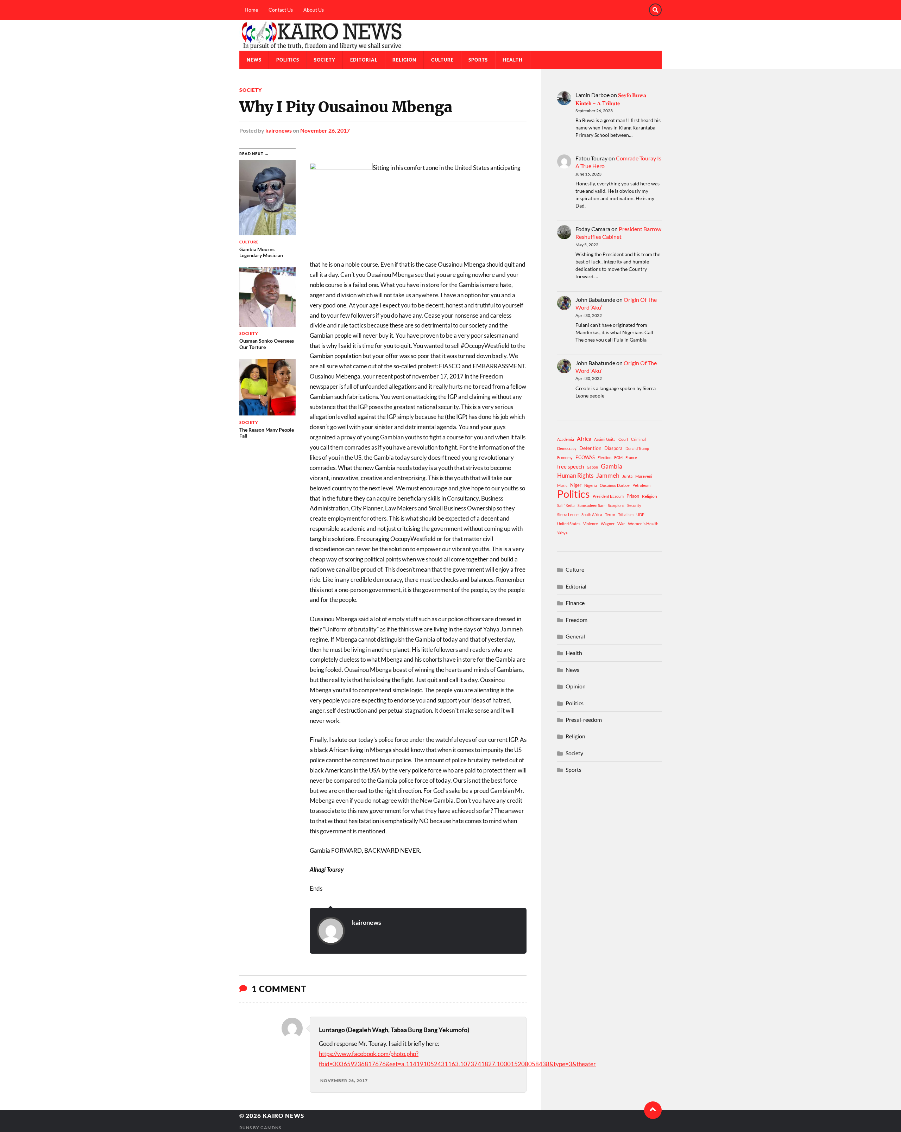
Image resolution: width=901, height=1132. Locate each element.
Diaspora (613, 448)
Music (562, 485)
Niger (575, 485)
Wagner (608, 523)
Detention (590, 448)
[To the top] (653, 1110)
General (575, 636)
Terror (610, 514)
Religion (404, 60)
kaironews (278, 130)
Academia (565, 439)
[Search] (655, 10)
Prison (632, 496)
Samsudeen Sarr (591, 505)
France (631, 457)
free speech (570, 466)
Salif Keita (566, 505)
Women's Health (643, 523)
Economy (565, 457)
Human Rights (575, 475)
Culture (442, 60)
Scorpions (616, 505)
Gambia (611, 466)
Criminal (638, 439)
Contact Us (281, 10)
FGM (618, 457)
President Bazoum (608, 496)
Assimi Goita (605, 439)
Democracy (566, 448)
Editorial (364, 60)
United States (568, 523)
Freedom (576, 619)
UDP (640, 514)
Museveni (643, 476)
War (621, 523)
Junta (627, 476)
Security (634, 505)
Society (324, 60)
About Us (313, 10)
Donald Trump (637, 448)
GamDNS (270, 1127)
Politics (287, 60)
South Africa (591, 514)
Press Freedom (584, 719)
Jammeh (607, 475)
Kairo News (283, 1115)
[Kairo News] (450, 35)
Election (604, 457)
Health (513, 60)
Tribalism (626, 514)
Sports (478, 60)
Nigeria (590, 485)
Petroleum (641, 485)
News (254, 60)
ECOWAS (585, 457)
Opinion (576, 686)
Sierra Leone (568, 514)
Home (251, 10)
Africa (584, 438)
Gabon (592, 467)
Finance (575, 602)
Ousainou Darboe (615, 485)
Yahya (562, 532)
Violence (590, 523)
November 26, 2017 (325, 130)
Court (623, 439)
